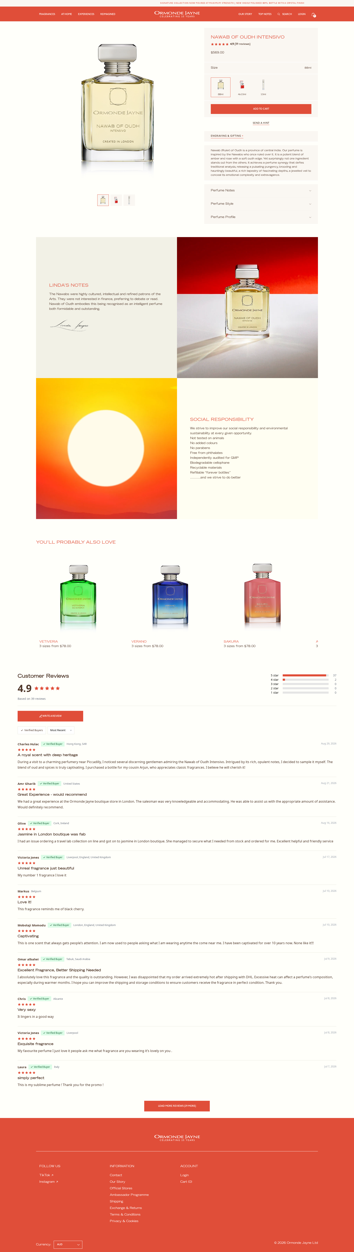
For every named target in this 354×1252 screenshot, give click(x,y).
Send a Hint (261, 123)
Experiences (86, 14)
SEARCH (287, 14)
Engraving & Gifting (227, 136)
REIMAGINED (107, 14)
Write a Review (52, 716)
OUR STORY (245, 14)
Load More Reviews (177, 1106)
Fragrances (47, 14)
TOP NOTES (264, 14)
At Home (66, 14)
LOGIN (301, 14)
